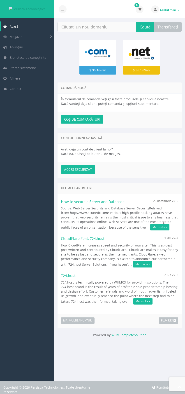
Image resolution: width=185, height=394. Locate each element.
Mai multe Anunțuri (77, 320)
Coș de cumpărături (82, 119)
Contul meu (168, 10)
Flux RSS (167, 320)
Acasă (13, 26)
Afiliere (14, 78)
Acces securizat (78, 169)
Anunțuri (15, 47)
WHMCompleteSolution (128, 335)
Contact (14, 89)
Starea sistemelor (22, 68)
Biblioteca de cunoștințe (27, 57)
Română (162, 387)
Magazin (15, 37)
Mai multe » (160, 227)
